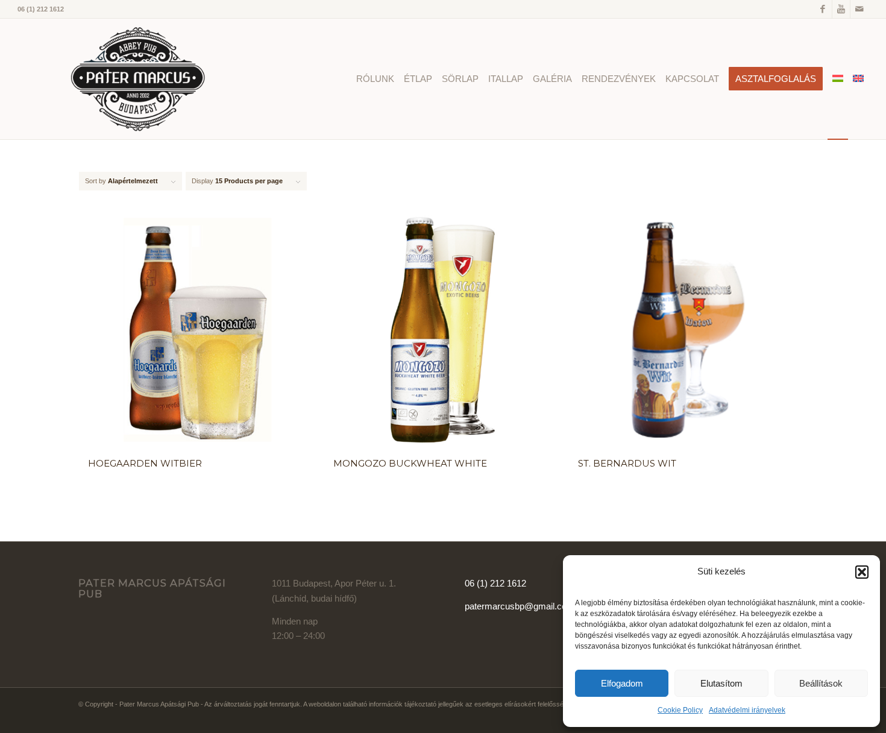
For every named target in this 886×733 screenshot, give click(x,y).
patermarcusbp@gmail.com (519, 606)
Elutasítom (721, 683)
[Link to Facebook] (823, 9)
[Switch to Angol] (858, 79)
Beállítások (821, 683)
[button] (862, 572)
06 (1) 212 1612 (495, 583)
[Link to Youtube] (841, 9)
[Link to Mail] (859, 9)
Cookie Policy (680, 710)
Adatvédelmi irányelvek (747, 710)
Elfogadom (622, 683)
